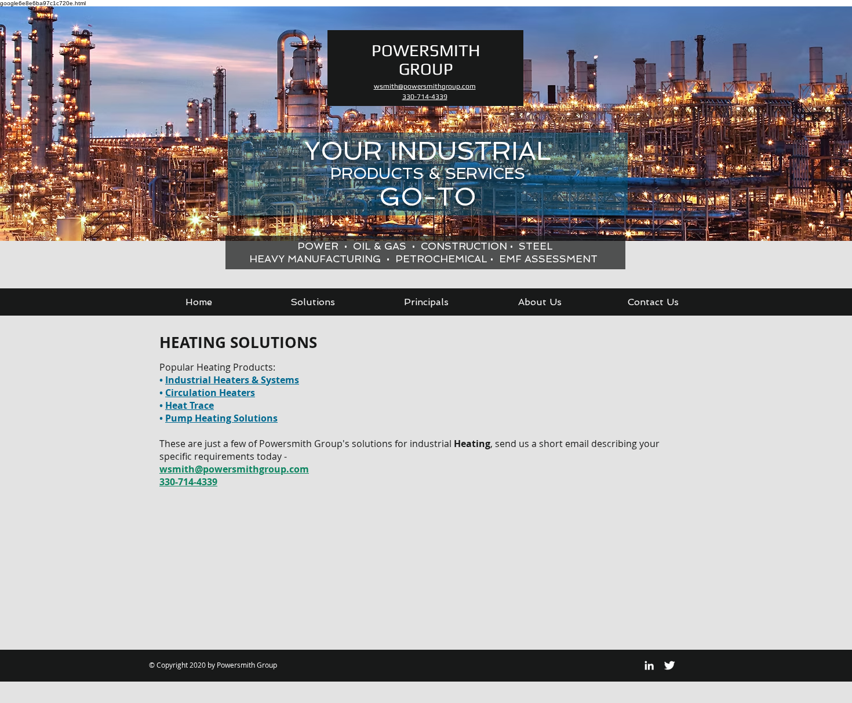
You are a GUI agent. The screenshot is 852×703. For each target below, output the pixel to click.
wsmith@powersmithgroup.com (234, 469)
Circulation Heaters (210, 392)
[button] (312, 302)
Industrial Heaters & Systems (232, 380)
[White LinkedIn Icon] (649, 665)
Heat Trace (189, 405)
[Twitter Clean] (669, 665)
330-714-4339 (188, 481)
